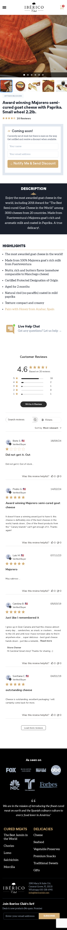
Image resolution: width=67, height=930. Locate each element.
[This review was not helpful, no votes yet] (58, 476)
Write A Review (33, 404)
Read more (46, 640)
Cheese (38, 835)
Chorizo (9, 845)
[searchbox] (19, 419)
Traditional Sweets (46, 863)
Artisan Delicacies (13, 96)
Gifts (37, 870)
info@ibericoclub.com (39, 893)
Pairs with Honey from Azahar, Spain (29, 309)
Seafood (39, 842)
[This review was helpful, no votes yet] (52, 476)
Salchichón (11, 860)
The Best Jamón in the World (16, 837)
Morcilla (9, 867)
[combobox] (48, 427)
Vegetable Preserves (47, 849)
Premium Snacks (45, 856)
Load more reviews (33, 727)
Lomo (7, 853)
